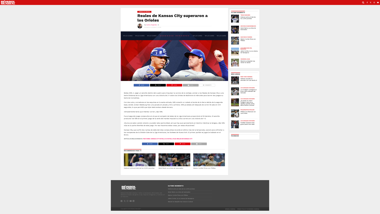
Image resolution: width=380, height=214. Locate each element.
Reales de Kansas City (184, 138)
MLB (174, 138)
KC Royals (168, 138)
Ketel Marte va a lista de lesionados (171, 168)
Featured (146, 138)
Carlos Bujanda (151, 25)
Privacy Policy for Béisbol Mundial (248, 209)
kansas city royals (158, 138)
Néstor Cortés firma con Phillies (204, 168)
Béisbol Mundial (230, 209)
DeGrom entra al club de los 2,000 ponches (139, 168)
